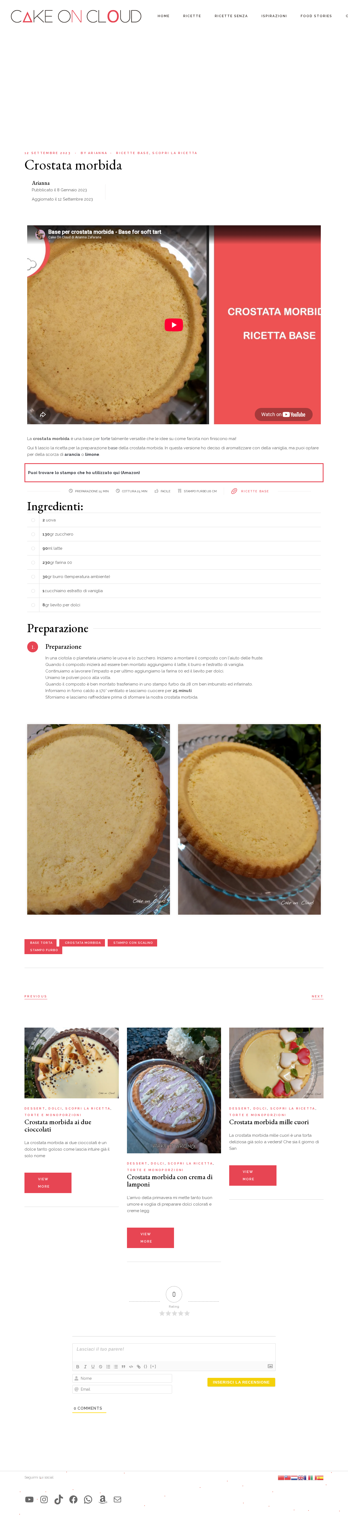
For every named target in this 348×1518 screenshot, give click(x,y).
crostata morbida (83, 943)
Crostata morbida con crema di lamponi (170, 1180)
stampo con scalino (133, 943)
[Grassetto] (78, 1366)
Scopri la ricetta (174, 153)
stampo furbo (44, 950)
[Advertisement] (174, 73)
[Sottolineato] (93, 1366)
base (113, 447)
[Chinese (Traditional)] (287, 1477)
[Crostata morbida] (98, 819)
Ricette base (132, 153)
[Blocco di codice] (131, 1366)
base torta (41, 943)
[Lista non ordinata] (116, 1366)
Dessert (34, 1108)
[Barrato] (100, 1366)
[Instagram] (44, 1499)
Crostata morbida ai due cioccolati (57, 1125)
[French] (307, 1477)
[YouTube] (29, 1499)
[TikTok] (59, 1499)
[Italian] (313, 1477)
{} (146, 1366)
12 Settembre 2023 (47, 153)
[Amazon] (103, 1499)
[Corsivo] (85, 1366)
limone (92, 454)
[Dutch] (294, 1477)
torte (106, 438)
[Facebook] (73, 1499)
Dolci (55, 1108)
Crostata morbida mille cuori (269, 1121)
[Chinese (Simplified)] (281, 1477)
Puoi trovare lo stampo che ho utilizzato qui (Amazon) (84, 472)
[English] (300, 1477)
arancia (72, 454)
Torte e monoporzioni (53, 1115)
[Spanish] (320, 1477)
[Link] (138, 1366)
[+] (153, 1366)
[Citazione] (123, 1366)
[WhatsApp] (88, 1499)
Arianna (94, 153)
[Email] (117, 1499)
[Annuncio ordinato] (108, 1366)
